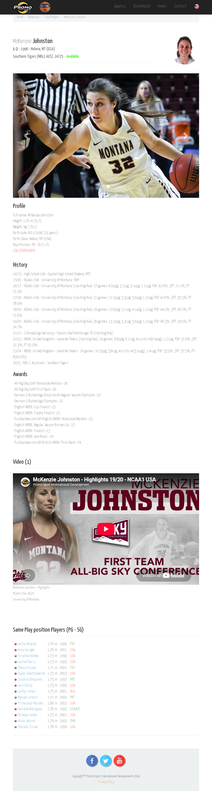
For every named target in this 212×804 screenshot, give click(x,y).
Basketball (141, 6)
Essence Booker (28, 656)
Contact (180, 6)
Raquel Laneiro (27, 697)
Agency (120, 6)
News (162, 6)
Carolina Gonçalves (30, 679)
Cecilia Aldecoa (27, 644)
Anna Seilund (26, 721)
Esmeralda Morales (31, 703)
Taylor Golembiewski (31, 673)
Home (20, 17)
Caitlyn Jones (27, 691)
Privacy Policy (106, 782)
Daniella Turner (28, 727)
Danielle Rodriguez (30, 709)
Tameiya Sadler (27, 715)
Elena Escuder (27, 668)
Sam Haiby (25, 685)
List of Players (51, 17)
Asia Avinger (26, 650)
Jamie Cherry (26, 662)
